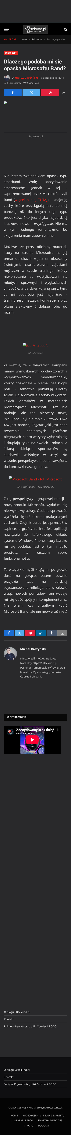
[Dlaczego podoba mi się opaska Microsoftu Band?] (35, 117)
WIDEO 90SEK (30, 1115)
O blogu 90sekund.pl (17, 1012)
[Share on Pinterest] (50, 92)
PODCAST (43, 1125)
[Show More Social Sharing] (63, 92)
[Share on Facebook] (13, 92)
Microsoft (10, 53)
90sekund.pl (55, 1107)
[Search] (65, 29)
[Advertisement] (32, 820)
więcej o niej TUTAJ (31, 199)
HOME (14, 1115)
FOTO (30, 1125)
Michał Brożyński (26, 78)
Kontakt (9, 1019)
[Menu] (6, 29)
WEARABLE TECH (23, 1120)
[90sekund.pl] (35, 29)
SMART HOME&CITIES (50, 1120)
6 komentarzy (14, 83)
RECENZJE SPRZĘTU (53, 1115)
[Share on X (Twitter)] (31, 92)
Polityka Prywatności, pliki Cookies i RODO (30, 1026)
